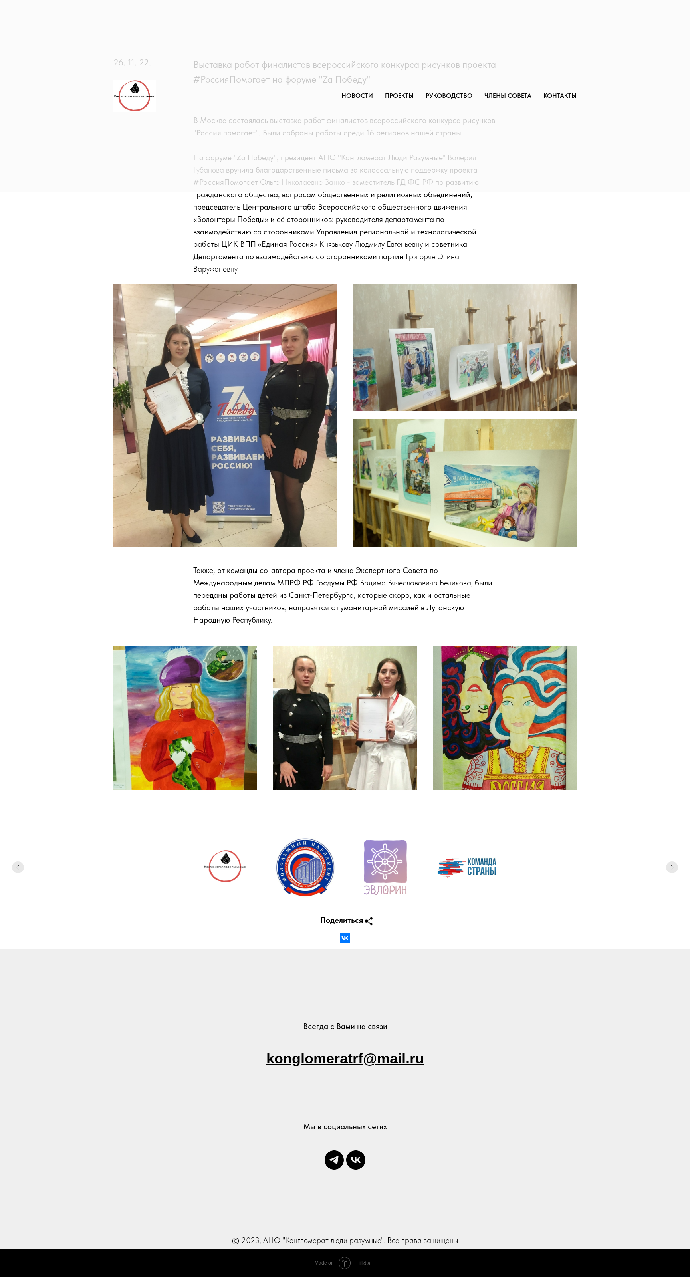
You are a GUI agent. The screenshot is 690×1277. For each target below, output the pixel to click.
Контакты (560, 95)
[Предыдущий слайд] (18, 867)
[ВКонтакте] (345, 938)
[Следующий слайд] (672, 867)
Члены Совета (507, 95)
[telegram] (334, 1160)
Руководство (449, 95)
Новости (357, 95)
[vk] (355, 1160)
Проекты (399, 95)
